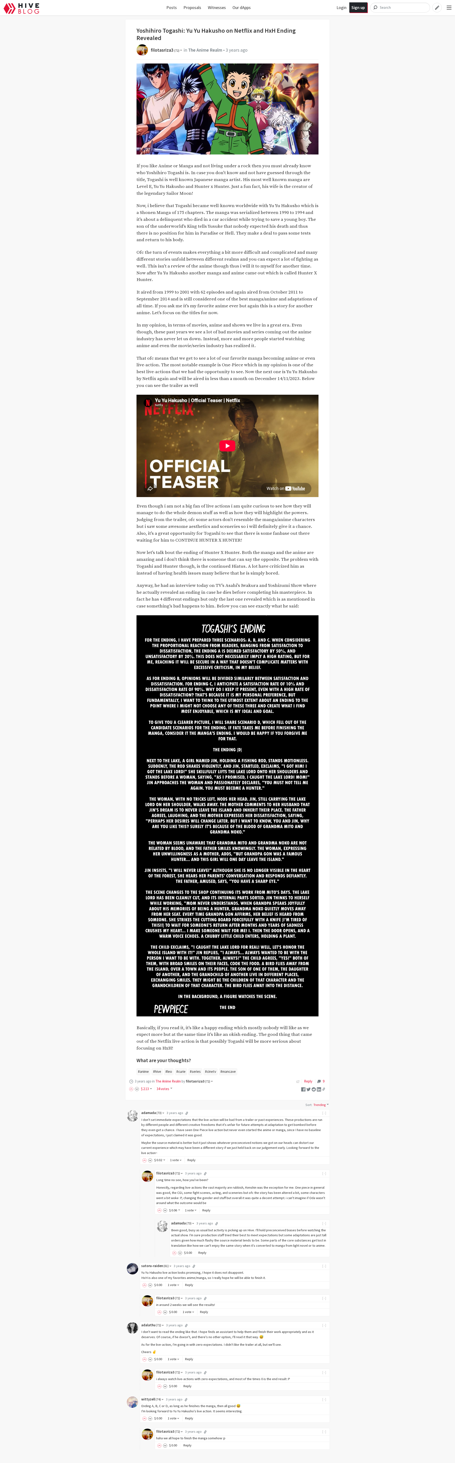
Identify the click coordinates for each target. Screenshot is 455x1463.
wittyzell (151, 1399)
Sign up (358, 7)
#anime (143, 1071)
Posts (171, 7)
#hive (157, 1071)
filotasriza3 (165, 50)
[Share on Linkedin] (319, 1089)
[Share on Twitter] (308, 1089)
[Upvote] (132, 1089)
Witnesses (217, 7)
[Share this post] (324, 1089)
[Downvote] (137, 1089)
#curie (181, 1071)
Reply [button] (191, 1160)
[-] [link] (324, 1113)
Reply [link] (308, 1081)
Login (341, 7)
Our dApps (241, 7)
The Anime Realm (205, 50)
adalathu (151, 1325)
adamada (151, 1113)
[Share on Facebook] (303, 1089)
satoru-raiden (155, 1266)
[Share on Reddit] (314, 1089)
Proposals (192, 7)
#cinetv (210, 1071)
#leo (168, 1071)
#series (195, 1071)
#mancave (228, 1071)
